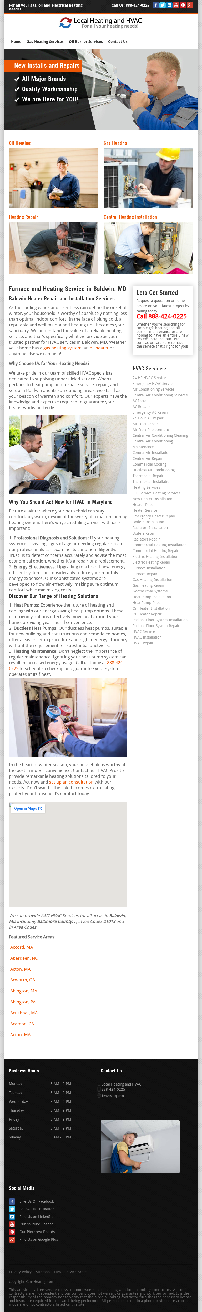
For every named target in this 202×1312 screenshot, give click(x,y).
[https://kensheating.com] (101, 28)
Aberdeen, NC (24, 958)
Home (16, 42)
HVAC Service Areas (70, 1272)
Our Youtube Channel (37, 1225)
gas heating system (62, 348)
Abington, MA (23, 991)
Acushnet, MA (24, 1013)
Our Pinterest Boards (37, 1232)
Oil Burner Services (86, 42)
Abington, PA (23, 1002)
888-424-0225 (137, 5)
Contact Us (118, 42)
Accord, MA (21, 947)
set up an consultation (71, 782)
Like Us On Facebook (36, 1202)
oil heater (99, 348)
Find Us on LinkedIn (36, 1217)
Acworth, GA (22, 980)
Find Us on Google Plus (38, 1240)
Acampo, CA (22, 1024)
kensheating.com (113, 1096)
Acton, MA (20, 969)
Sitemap (43, 1272)
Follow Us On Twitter (36, 1209)
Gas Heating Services (45, 42)
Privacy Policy (20, 1272)
